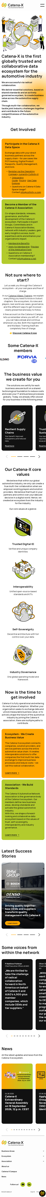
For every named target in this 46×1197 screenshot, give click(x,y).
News (4, 1176)
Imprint (32, 1192)
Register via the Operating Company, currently (21, 173)
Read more (9, 446)
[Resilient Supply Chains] (17, 428)
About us (5, 1166)
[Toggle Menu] (42, 5)
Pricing (22, 180)
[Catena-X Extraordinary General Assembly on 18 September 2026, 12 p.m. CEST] (17, 1094)
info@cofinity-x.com (31, 192)
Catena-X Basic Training (20, 295)
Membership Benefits (18, 243)
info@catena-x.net (26, 258)
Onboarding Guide (18, 179)
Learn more (11, 772)
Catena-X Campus (9, 1171)
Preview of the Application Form (23, 248)
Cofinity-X (33, 174)
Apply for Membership (19, 246)
